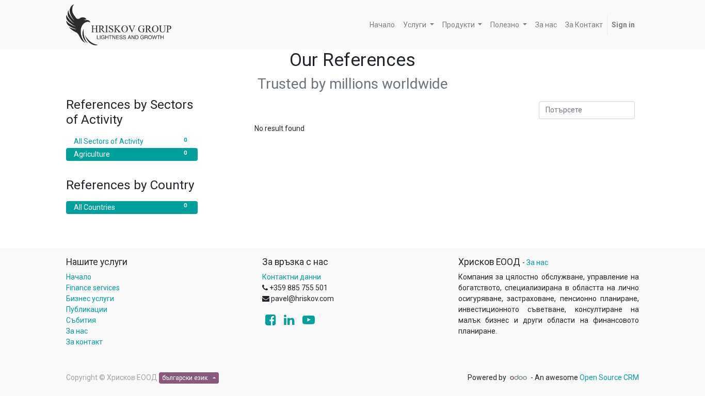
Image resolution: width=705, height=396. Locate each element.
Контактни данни (291, 277)
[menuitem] (382, 25)
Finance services (93, 288)
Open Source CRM (609, 377)
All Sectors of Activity (130, 141)
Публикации (86, 309)
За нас (77, 331)
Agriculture (130, 154)
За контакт (84, 342)
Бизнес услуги (90, 298)
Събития (81, 320)
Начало (78, 277)
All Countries (130, 206)
